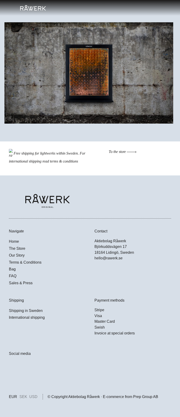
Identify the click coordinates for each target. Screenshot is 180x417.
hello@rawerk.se (108, 258)
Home (14, 241)
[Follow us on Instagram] (11, 376)
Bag (12, 269)
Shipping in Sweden (26, 311)
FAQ (12, 276)
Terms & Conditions (25, 262)
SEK (23, 397)
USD (33, 397)
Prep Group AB (145, 397)
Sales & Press (21, 283)
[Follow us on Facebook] (11, 365)
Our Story (17, 255)
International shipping (27, 317)
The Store (17, 248)
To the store (118, 152)
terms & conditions (64, 161)
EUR (13, 397)
